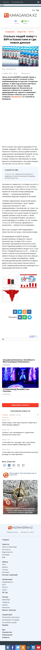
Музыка (5, 567)
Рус (37, 10)
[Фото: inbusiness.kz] (10, 281)
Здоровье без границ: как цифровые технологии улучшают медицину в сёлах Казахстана (20, 176)
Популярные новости (20, 411)
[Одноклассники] (24, 312)
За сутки (5, 415)
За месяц (12, 415)
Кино (4, 564)
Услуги (4, 590)
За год (18, 415)
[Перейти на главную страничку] (20, 17)
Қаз (33, 10)
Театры (5, 570)
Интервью (6, 555)
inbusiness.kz (25, 73)
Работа (5, 587)
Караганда (6, 599)
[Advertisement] (20, 123)
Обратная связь (12, 532)
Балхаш (5, 605)
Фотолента (6, 549)
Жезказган (6, 607)
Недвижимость (7, 582)
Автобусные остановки (10, 620)
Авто (4, 585)
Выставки (5, 572)
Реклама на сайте (27, 532)
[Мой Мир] (29, 312)
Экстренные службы (9, 622)
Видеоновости (7, 552)
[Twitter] (20, 312)
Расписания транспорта (11, 617)
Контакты (6, 2)
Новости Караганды (9, 547)
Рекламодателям (17, 2)
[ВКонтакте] (15, 312)
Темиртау (5, 602)
